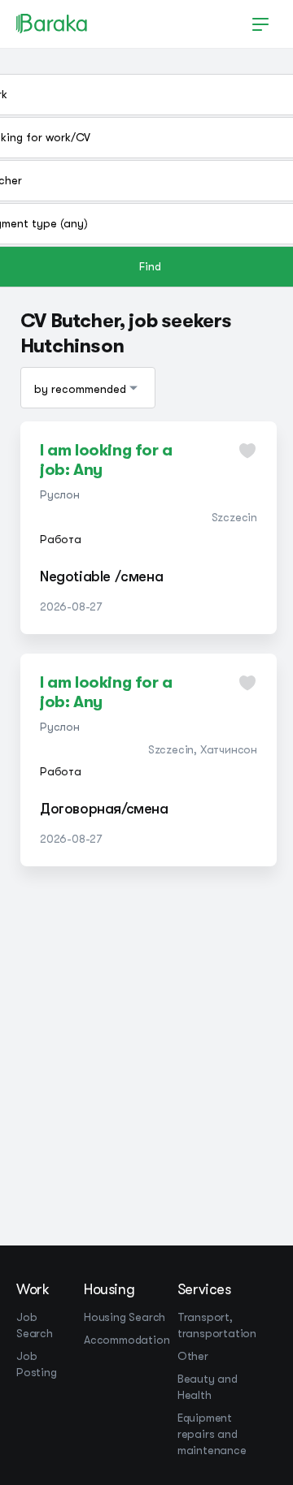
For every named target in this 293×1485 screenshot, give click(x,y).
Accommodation (126, 1339)
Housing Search (124, 1316)
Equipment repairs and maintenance (212, 1434)
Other (192, 1355)
